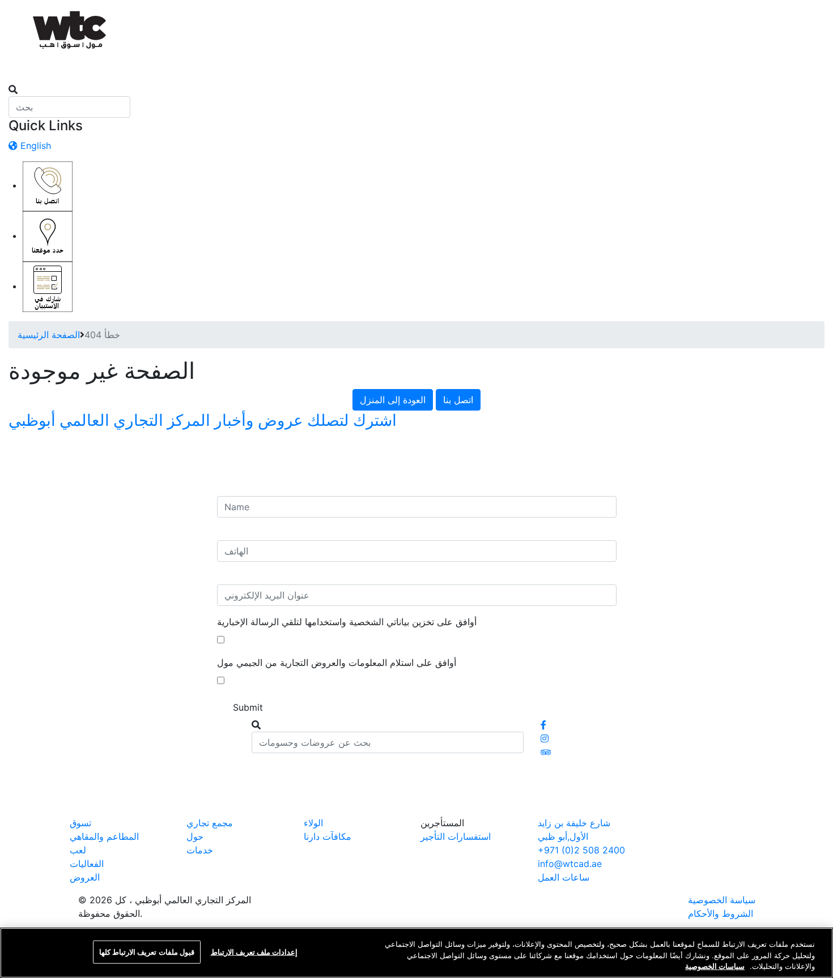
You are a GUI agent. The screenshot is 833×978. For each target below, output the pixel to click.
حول (194, 836)
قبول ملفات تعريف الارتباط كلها (146, 951)
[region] (416, 953)
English (34, 145)
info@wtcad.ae (570, 863)
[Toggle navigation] (15, 79)
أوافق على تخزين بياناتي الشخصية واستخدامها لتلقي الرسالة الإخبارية (347, 621)
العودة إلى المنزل (393, 399)
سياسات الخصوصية (715, 966)
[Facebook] (543, 725)
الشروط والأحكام (720, 913)
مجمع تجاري (209, 822)
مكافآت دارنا (327, 836)
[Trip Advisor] (546, 752)
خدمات (199, 850)
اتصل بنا (458, 399)
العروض (85, 877)
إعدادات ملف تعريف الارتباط (254, 951)
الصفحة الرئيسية (49, 334)
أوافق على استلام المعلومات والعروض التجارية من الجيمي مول (336, 662)
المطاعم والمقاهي (104, 836)
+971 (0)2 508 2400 (581, 850)
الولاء (313, 822)
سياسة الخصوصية (721, 900)
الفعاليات (87, 863)
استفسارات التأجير (455, 836)
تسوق (80, 822)
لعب (78, 850)
